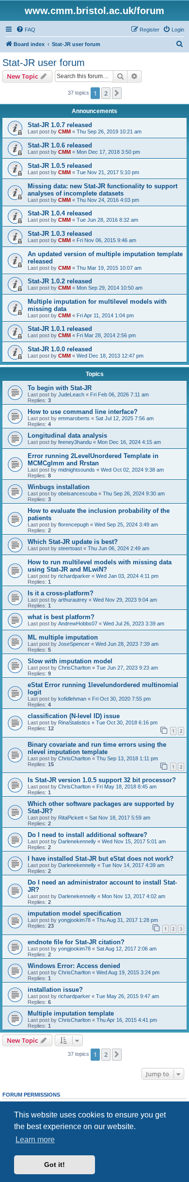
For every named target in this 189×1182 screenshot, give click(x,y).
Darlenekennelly (77, 841)
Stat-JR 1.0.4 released (60, 213)
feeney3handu (75, 442)
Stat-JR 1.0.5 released (60, 165)
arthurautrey (72, 600)
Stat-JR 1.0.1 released (60, 328)
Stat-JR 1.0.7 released (60, 125)
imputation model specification (74, 913)
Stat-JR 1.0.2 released (60, 281)
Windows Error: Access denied (74, 965)
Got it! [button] (54, 1164)
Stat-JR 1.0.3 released (60, 233)
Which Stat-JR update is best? (73, 541)
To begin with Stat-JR (60, 388)
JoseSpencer (74, 644)
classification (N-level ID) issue (74, 716)
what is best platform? (61, 617)
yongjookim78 (74, 920)
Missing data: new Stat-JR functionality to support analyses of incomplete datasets (102, 189)
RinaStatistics (74, 722)
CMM (64, 131)
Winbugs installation (59, 487)
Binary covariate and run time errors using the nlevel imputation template (97, 748)
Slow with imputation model (70, 661)
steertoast (70, 548)
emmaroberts (74, 418)
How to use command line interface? (83, 411)
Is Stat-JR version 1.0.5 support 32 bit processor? (102, 780)
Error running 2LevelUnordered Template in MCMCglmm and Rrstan (93, 459)
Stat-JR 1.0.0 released (60, 349)
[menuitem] (25, 29)
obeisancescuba (77, 493)
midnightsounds (76, 470)
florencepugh (73, 524)
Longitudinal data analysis (67, 435)
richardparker (74, 576)
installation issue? (55, 989)
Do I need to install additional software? (87, 834)
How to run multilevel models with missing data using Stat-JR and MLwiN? (100, 565)
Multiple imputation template (71, 1013)
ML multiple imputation (63, 637)
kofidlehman (72, 699)
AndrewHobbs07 (77, 623)
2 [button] (106, 93)
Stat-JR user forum (43, 62)
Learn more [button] (35, 1139)
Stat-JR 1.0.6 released (60, 145)
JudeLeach (71, 394)
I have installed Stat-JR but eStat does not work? (100, 858)
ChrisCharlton (74, 668)
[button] (117, 93)
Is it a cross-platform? (61, 593)
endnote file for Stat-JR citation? (76, 942)
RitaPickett (70, 818)
